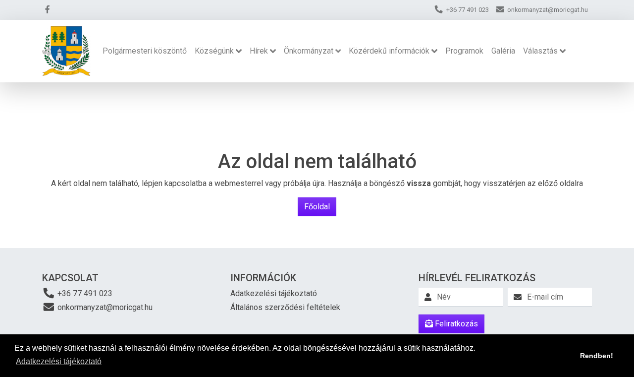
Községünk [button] (214, 51)
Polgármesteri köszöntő (145, 51)
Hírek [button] (259, 51)
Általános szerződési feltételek (285, 307)
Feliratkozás (455, 323)
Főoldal (317, 206)
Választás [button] (540, 51)
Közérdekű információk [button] (389, 51)
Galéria (503, 51)
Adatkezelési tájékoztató (273, 293)
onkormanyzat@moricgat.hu (104, 307)
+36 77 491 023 (83, 293)
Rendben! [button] (596, 356)
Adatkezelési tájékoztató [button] (59, 361)
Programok (464, 51)
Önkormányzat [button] (308, 51)
